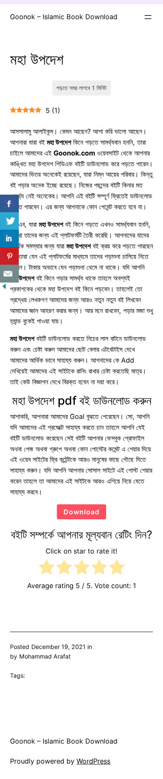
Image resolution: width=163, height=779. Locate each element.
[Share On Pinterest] (9, 256)
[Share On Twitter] (9, 221)
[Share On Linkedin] (9, 239)
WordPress (93, 761)
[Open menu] (148, 17)
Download (81, 512)
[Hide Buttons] (4, 288)
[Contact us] (9, 274)
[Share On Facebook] (9, 204)
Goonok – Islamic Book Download (63, 17)
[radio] (46, 568)
